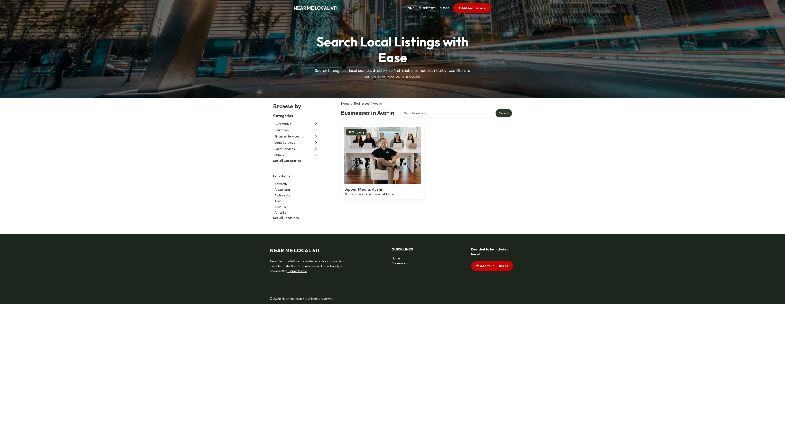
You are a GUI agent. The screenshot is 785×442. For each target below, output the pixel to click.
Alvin (277, 201)
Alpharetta (282, 195)
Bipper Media (297, 271)
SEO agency (356, 132)
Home (410, 8)
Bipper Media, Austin (363, 189)
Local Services (284, 149)
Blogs (444, 8)
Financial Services (286, 136)
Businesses (426, 8)
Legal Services (284, 142)
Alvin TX (280, 207)
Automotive (282, 124)
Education (281, 130)
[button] (316, 124)
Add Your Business (474, 8)
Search (504, 113)
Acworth (280, 184)
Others (279, 155)
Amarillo (280, 212)
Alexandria (282, 189)
